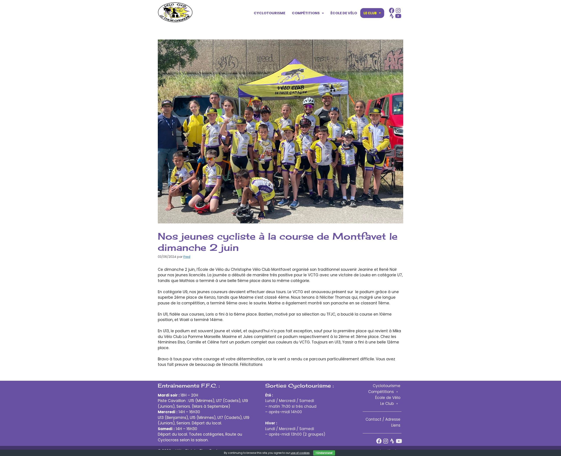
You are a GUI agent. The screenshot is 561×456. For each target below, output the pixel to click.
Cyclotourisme (269, 13)
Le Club (370, 13)
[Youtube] (398, 16)
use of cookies (300, 453)
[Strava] (391, 16)
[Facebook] (391, 10)
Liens (395, 425)
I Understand (324, 452)
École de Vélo (343, 13)
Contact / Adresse (383, 419)
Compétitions (306, 13)
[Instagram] (398, 10)
